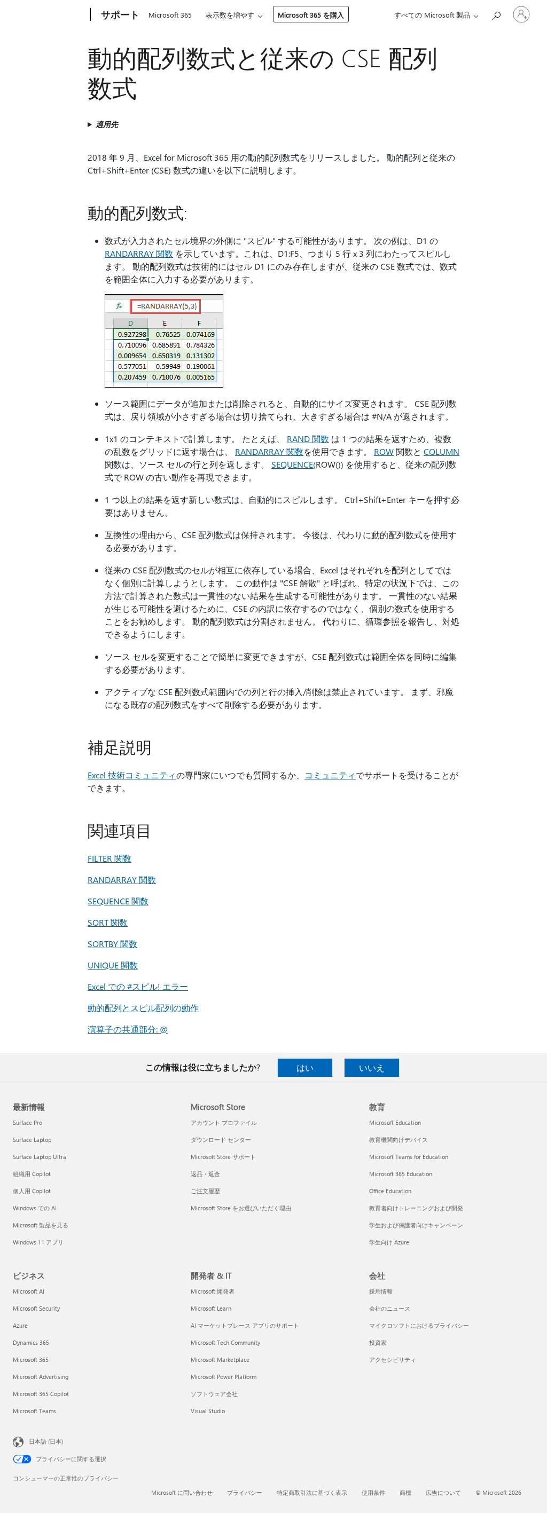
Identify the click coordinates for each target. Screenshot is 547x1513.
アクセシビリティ (392, 1360)
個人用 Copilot (32, 1191)
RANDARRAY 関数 (139, 253)
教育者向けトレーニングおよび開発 (416, 1208)
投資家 (378, 1342)
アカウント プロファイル (224, 1122)
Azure (20, 1325)
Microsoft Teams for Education (408, 1157)
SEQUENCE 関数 (118, 901)
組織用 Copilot (32, 1174)
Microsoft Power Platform (223, 1377)
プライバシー (244, 1492)
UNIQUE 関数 (113, 965)
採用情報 (381, 1291)
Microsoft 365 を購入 (311, 14)
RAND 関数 (308, 438)
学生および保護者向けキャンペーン (416, 1225)
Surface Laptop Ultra (39, 1157)
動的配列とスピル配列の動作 (143, 1007)
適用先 (107, 124)
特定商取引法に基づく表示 (312, 1492)
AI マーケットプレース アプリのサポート (245, 1325)
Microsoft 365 (170, 14)
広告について (443, 1492)
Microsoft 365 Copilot (41, 1394)
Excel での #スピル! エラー (138, 986)
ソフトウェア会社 (214, 1394)
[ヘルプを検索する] (495, 14)
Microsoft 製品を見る (40, 1225)
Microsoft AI (28, 1291)
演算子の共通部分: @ (128, 1029)
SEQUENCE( (293, 464)
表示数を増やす (230, 14)
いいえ (372, 1067)
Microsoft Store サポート (223, 1157)
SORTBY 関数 (112, 943)
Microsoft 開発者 (213, 1291)
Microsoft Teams (34, 1411)
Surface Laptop (32, 1140)
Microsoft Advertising (40, 1377)
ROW (384, 451)
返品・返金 (205, 1174)
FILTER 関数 (109, 858)
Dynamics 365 (31, 1342)
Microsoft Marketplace (220, 1360)
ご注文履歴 (205, 1191)
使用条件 (373, 1492)
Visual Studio (208, 1411)
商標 (405, 1492)
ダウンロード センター (221, 1140)
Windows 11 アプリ (38, 1242)
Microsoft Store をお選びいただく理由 (241, 1208)
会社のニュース (389, 1308)
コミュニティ (330, 775)
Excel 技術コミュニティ (132, 775)
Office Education (390, 1191)
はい (305, 1067)
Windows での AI (35, 1208)
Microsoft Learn (211, 1308)
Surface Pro (27, 1122)
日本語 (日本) (46, 1441)
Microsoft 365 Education (400, 1174)
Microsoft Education (395, 1122)
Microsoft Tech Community (225, 1342)
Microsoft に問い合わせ (182, 1492)
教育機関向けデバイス (398, 1140)
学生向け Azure (389, 1242)
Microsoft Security (36, 1308)
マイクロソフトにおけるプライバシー (419, 1325)
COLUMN (441, 451)
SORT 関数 (108, 922)
